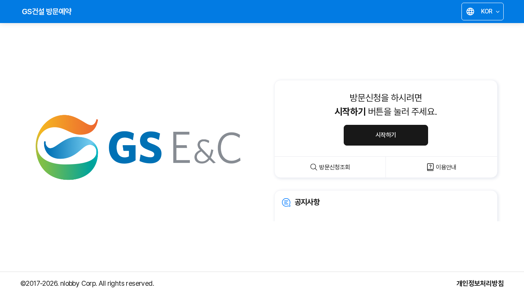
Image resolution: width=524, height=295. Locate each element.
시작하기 (386, 135)
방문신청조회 (334, 167)
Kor (484, 12)
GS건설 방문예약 (46, 11)
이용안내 (446, 167)
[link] (386, 212)
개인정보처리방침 (480, 283)
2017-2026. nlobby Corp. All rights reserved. (90, 283)
